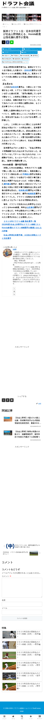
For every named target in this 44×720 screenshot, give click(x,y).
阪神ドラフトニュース (30, 52)
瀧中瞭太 (35, 55)
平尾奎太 (16, 55)
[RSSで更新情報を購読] (14, 294)
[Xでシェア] (3, 42)
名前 (3, 600)
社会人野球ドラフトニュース (13, 49)
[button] (40, 443)
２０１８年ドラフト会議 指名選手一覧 (20, 221)
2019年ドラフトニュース (12, 52)
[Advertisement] (22, 321)
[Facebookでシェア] (7, 42)
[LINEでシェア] (12, 42)
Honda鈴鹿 (25, 55)
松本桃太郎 (7, 59)
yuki (14, 249)
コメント (6, 576)
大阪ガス (7, 55)
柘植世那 (17, 59)
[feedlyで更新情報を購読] (14, 291)
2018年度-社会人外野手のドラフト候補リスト (21, 224)
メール (4, 608)
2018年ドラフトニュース (33, 49)
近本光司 (26, 59)
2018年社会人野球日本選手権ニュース (16, 62)
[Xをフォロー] (14, 288)
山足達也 (30, 207)
